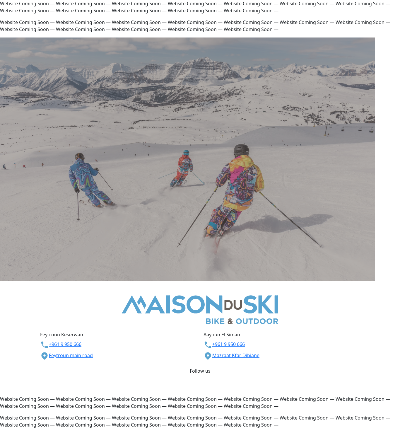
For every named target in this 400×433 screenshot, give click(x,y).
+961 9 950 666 (65, 344)
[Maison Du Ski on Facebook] (197, 378)
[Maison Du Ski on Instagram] (203, 378)
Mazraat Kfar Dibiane (235, 355)
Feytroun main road (71, 355)
